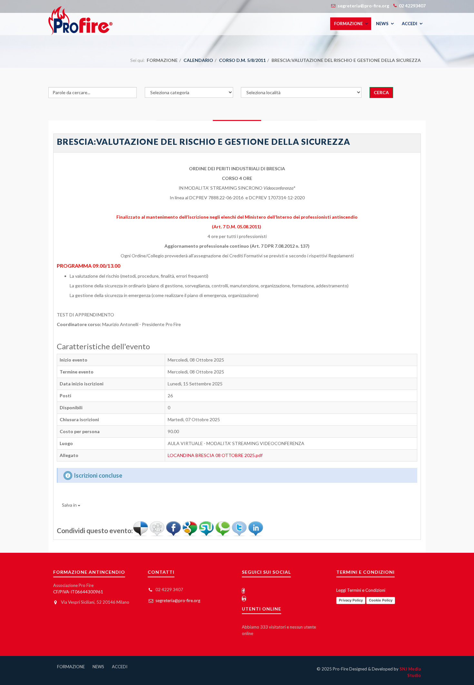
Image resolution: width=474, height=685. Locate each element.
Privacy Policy (351, 600)
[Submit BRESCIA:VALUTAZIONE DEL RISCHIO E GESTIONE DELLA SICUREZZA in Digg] (157, 528)
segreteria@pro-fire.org (177, 600)
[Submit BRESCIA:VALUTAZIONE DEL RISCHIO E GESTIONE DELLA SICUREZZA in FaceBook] (174, 528)
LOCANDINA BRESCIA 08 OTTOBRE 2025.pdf (215, 455)
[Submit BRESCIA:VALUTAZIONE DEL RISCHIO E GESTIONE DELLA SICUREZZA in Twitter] (240, 528)
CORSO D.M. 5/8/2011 (242, 60)
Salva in (69, 505)
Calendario (198, 60)
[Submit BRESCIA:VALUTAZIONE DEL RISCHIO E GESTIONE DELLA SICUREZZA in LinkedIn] (255, 528)
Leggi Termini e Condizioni (360, 590)
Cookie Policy (380, 600)
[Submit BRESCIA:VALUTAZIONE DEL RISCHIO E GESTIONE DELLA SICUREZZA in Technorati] (223, 528)
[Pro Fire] (80, 20)
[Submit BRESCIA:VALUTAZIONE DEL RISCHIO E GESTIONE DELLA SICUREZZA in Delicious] (141, 528)
